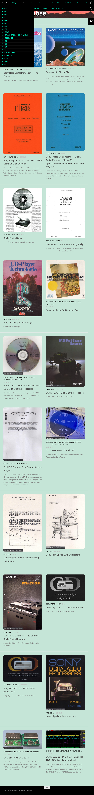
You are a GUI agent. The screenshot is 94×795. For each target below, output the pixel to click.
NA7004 (5, 62)
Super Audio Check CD (57, 72)
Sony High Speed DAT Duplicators (63, 554)
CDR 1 (4, 8)
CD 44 (4, 26)
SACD (28, 377)
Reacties (35, 8)
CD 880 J (5, 59)
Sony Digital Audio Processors (61, 716)
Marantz (5, 3)
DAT (4, 554)
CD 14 (4, 20)
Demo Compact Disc (10, 69)
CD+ (47, 153)
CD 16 (4, 23)
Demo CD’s (56, 3)
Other (24, 3)
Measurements (82, 3)
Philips (14, 3)
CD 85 (4, 50)
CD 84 (4, 47)
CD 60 (4, 29)
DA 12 (4, 17)
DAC (47, 751)
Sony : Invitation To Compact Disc (62, 310)
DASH (48, 389)
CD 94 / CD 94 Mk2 (9, 53)
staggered (34, 752)
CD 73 (4, 41)
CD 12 (4, 14)
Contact (44, 8)
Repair (33, 3)
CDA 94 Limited (8, 56)
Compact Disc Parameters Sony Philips (65, 244)
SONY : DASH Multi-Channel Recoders (65, 393)
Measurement (19, 752)
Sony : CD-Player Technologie (18, 322)
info (5, 157)
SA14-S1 (5, 65)
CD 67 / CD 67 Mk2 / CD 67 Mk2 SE (15, 35)
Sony (21, 69)
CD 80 (4, 44)
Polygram (61, 444)
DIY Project (43, 3)
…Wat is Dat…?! (57, 8)
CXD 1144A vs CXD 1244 (16, 757)
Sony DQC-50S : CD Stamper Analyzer (65, 607)
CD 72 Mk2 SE (7, 38)
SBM (15, 380)
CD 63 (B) (6, 32)
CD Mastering (8, 464)
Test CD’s (68, 3)
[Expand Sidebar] (91, 21)
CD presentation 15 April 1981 (60, 450)
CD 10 (4, 11)
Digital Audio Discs (12, 238)
